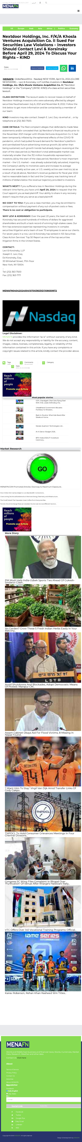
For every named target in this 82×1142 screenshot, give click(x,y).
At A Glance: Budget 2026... (46, 432)
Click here (21, 1058)
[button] (40, 2)
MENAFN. (18, 1135)
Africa (49, 29)
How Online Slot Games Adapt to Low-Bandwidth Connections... (22, 493)
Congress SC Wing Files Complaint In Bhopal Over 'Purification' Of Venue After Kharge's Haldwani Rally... (37, 882)
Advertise (9, 1079)
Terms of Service (12, 1070)
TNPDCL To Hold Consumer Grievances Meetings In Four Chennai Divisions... (39, 834)
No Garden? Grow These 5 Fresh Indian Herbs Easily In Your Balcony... (41, 629)
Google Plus (20, 1118)
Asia (39, 29)
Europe (20, 29)
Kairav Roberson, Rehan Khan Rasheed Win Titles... (35, 993)
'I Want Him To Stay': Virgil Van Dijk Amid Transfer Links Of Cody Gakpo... (40, 789)
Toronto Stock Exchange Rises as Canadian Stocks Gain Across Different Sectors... (28, 504)
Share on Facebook (37, 68)
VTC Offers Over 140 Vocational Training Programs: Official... (40, 929)
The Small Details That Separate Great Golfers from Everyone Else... (23, 500)
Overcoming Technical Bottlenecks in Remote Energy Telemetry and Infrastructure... (29, 496)
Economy (73, 29)
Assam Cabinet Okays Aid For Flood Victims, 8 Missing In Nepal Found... (39, 733)
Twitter (18, 1115)
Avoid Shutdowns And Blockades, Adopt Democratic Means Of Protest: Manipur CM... (41, 685)
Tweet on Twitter (52, 68)
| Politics (60, 29)
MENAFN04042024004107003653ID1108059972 (30, 290)
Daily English (13, 1091)
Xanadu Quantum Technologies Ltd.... (50, 426)
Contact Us (10, 1076)
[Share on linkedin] (72, 68)
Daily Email (19, 1121)
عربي (34, 2)
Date (6, 67)
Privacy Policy (11, 1073)
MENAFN (8, 79)
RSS (17, 1128)
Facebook (19, 1112)
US (9, 29)
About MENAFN (12, 1082)
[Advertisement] (41, 19)
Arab (30, 29)
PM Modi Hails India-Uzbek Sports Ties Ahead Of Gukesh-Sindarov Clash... (40, 581)
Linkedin (18, 1125)
